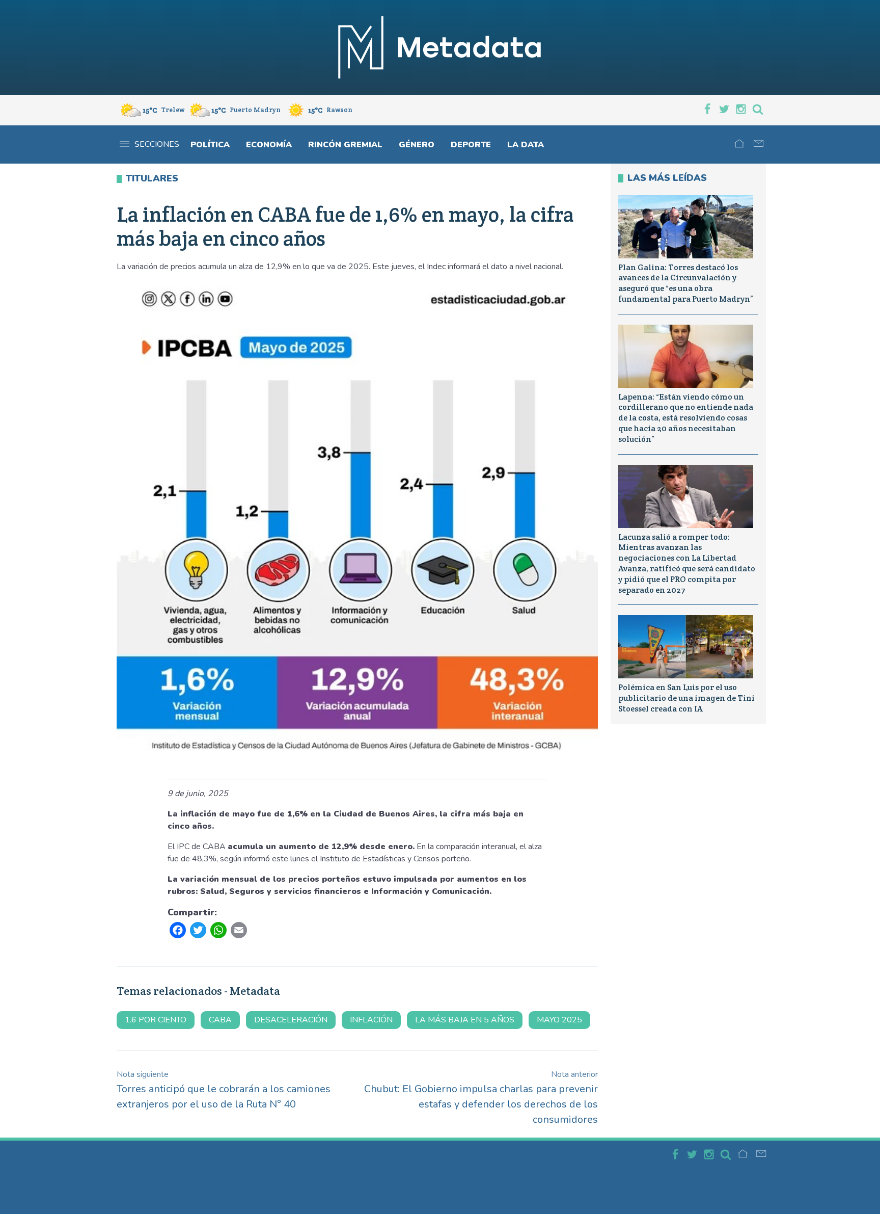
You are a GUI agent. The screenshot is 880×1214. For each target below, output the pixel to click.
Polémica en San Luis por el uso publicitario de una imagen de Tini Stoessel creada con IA (686, 698)
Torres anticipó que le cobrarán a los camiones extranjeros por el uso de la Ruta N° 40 (224, 1090)
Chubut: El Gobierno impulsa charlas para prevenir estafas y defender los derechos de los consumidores (481, 1097)
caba (220, 1019)
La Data (525, 144)
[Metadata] (440, 47)
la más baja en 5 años (464, 1019)
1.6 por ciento (155, 1019)
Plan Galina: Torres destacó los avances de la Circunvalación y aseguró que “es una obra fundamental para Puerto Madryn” (685, 283)
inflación (371, 1019)
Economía (269, 144)
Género (416, 144)
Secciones (156, 144)
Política (210, 144)
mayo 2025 (559, 1019)
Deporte (471, 144)
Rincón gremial (345, 144)
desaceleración (290, 1019)
